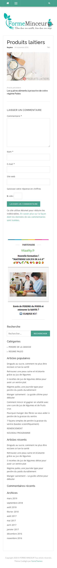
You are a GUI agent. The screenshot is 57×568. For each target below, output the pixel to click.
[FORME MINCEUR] (28, 21)
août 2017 (12, 516)
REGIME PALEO (16, 351)
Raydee (10, 47)
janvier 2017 (13, 529)
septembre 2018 (15, 502)
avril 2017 (11, 525)
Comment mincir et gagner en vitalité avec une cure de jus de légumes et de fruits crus (27, 405)
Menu (15, 3)
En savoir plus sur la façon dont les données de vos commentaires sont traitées (26, 217)
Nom (10, 151)
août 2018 (12, 507)
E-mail (11, 164)
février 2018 (13, 511)
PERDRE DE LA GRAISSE (20, 347)
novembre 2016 (14, 538)
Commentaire (14, 116)
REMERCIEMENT (15, 428)
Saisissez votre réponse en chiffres (24, 188)
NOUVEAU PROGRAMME (18, 432)
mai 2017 (11, 520)
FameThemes (37, 561)
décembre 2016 (14, 533)
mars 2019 (12, 498)
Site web (11, 176)
